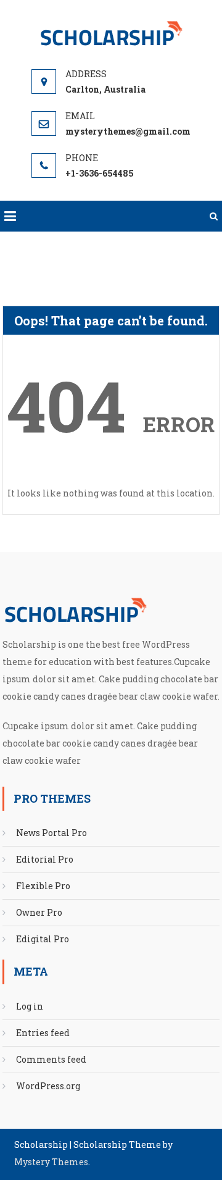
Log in (29, 1006)
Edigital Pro (42, 939)
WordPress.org (48, 1086)
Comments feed (51, 1059)
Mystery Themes (51, 1162)
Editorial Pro (44, 859)
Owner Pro (39, 912)
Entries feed (43, 1033)
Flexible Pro (43, 886)
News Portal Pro (51, 833)
